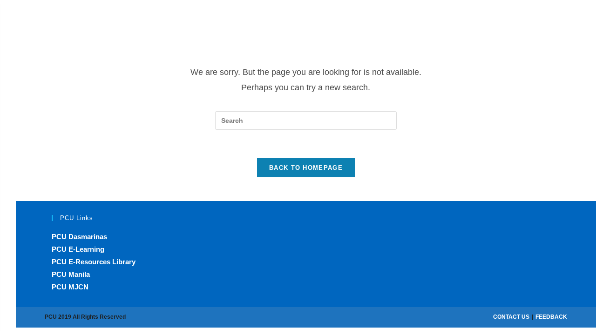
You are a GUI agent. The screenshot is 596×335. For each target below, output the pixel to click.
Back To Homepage (306, 167)
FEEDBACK (551, 317)
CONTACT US (511, 317)
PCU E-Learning (78, 249)
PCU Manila (71, 274)
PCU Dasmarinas (79, 237)
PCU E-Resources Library (93, 262)
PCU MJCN (70, 287)
